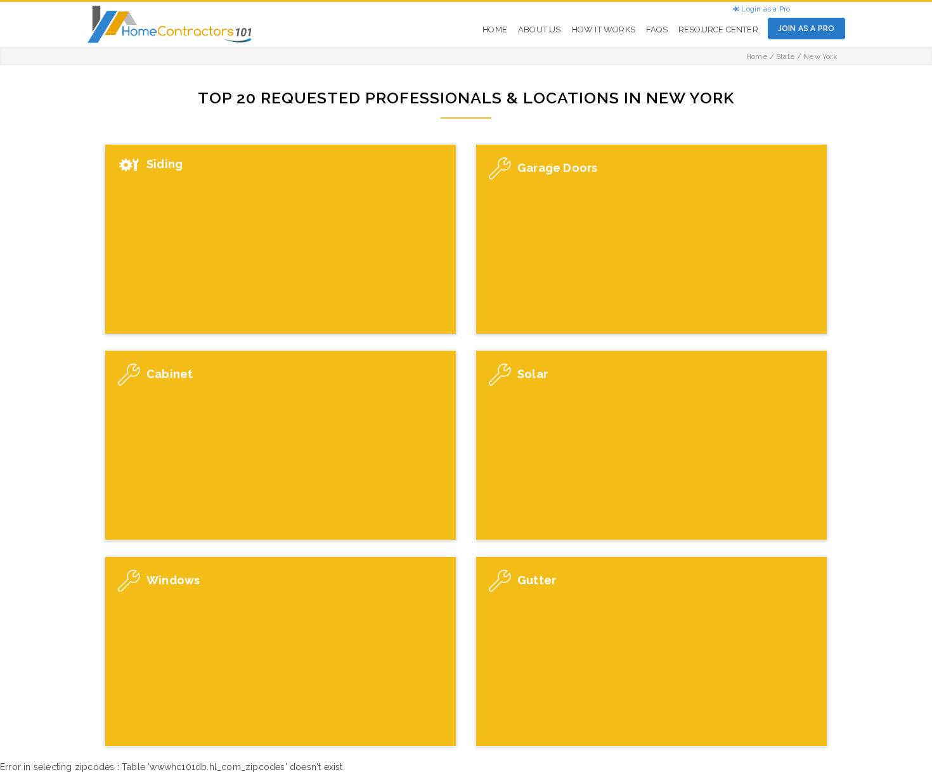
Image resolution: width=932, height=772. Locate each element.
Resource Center (718, 29)
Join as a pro (806, 28)
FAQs (657, 29)
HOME (494, 29)
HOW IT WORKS (603, 29)
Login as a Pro (764, 8)
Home (757, 57)
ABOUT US (539, 29)
